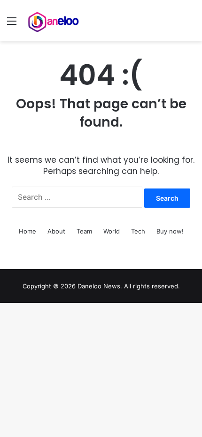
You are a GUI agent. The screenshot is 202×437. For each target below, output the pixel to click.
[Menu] (11, 24)
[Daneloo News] (54, 21)
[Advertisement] (101, 147)
